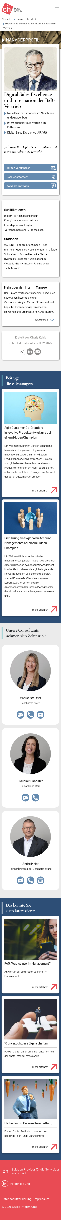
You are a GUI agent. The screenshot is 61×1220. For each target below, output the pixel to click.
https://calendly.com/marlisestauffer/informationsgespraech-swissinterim (40, 715)
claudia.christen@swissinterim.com (25, 797)
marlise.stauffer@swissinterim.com (20, 715)
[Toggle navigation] (57, 9)
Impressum (41, 1199)
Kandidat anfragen (18, 186)
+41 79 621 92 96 (30, 880)
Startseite (7, 19)
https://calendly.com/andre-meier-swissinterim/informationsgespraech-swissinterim (40, 880)
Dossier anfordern (17, 176)
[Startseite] (12, 9)
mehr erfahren (40, 490)
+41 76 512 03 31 (35, 797)
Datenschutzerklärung (17, 1199)
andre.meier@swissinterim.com (20, 880)
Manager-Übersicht (26, 19)
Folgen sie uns (20, 1183)
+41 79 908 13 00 (30, 715)
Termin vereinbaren (18, 167)
